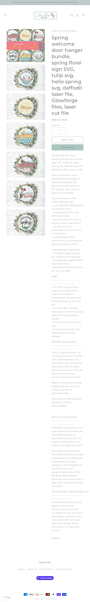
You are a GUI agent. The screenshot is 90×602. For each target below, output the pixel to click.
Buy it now (68, 147)
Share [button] (56, 538)
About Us (32, 569)
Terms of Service (64, 569)
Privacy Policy (46, 569)
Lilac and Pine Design (48, 599)
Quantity (56, 125)
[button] (5, 15)
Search (21, 569)
